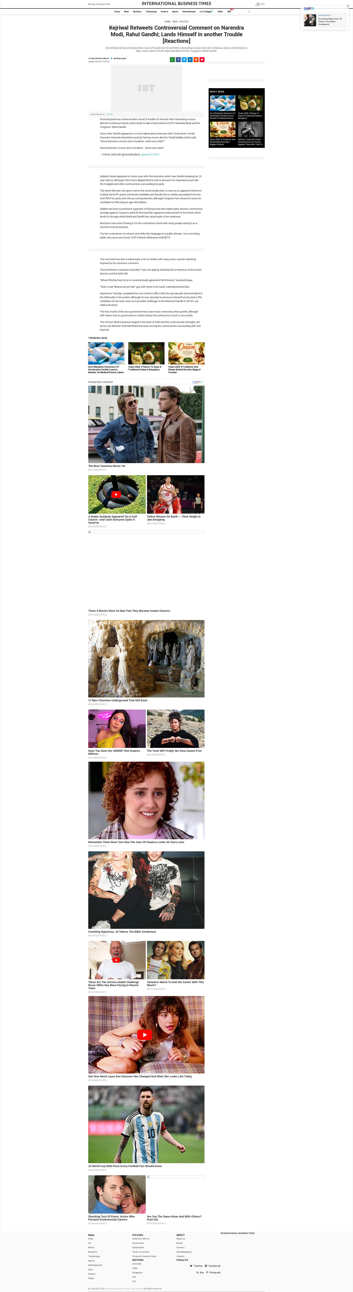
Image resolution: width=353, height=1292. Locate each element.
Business (137, 11)
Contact (180, 1256)
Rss (201, 1272)
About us (180, 1239)
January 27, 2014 (150, 154)
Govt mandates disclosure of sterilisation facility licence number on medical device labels (106, 370)
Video (220, 11)
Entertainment (189, 11)
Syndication (138, 1247)
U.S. (134, 1281)
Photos (92, 1274)
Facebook (214, 1265)
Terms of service (140, 1252)
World (91, 1247)
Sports (175, 11)
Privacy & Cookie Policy (144, 1256)
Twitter (197, 1265)
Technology (151, 11)
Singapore (137, 1272)
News (126, 11)
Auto (90, 1269)
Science (164, 11)
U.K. (134, 1277)
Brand (179, 1243)
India (90, 1239)
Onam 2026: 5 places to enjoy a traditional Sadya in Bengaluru (144, 368)
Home (117, 11)
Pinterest (214, 1272)
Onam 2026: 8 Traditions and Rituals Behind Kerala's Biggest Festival (184, 370)
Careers (180, 1247)
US (89, 1243)
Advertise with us (140, 1239)
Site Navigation (184, 1252)
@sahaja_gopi (119, 58)
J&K (229, 11)
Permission (138, 1243)
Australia (136, 1264)
